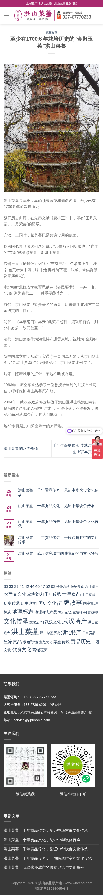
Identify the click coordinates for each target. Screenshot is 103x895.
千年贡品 (71, 594)
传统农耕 (63, 587)
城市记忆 (65, 612)
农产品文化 (15, 594)
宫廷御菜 (93, 612)
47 (42, 586)
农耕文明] (35, 594)
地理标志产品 (45, 612)
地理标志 (22, 612)
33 (11, 586)
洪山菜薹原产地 (50, 883)
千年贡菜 (88, 594)
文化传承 (16, 621)
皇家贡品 (13, 641)
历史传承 (12, 603)
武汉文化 (53, 621)
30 (6, 586)
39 (16, 586)
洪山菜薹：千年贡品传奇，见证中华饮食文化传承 (58, 492)
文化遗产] (36, 622)
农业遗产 (91, 587)
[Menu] (6, 15)
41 (21, 586)
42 (27, 586)
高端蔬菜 (40, 650)
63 (53, 586)
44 (32, 586)
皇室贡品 (89, 633)
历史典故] (29, 603)
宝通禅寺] (80, 612)
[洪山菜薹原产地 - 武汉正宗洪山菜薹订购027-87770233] (54, 15)
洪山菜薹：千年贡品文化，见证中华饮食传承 (56, 506)
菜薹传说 (61, 641)
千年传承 (53, 594)
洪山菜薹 (25, 632)
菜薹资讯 (51, 32)
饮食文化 (21, 649)
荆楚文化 (45, 642)
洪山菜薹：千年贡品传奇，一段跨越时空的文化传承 (58, 540)
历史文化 (47, 603)
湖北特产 (71, 632)
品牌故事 (69, 602)
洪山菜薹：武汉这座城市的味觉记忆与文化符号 (58, 553)
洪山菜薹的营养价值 (21, 449)
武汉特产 (74, 621)
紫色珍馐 (30, 642)
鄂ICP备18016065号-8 (51, 888)
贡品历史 (81, 641)
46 (37, 586)
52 (48, 586)
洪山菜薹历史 (50, 633)
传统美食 (77, 587)
